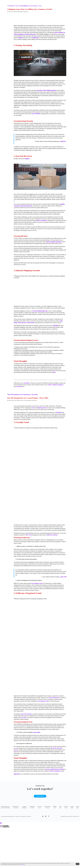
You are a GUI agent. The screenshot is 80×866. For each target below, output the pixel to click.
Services (38, 5)
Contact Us (72, 5)
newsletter (26, 383)
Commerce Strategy (24, 400)
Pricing (65, 5)
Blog (52, 5)
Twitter (50, 385)
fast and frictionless (26, 714)
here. (54, 372)
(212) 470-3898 (3, 816)
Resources (58, 5)
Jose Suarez (11, 11)
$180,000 (55, 325)
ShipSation (63, 141)
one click (23, 717)
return (32, 407)
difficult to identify (52, 535)
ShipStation (35, 37)
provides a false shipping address (46, 90)
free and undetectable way (40, 311)
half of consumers (41, 220)
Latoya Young (11, 400)
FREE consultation (55, 771)
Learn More (22, 864)
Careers (17, 816)
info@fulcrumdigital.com (11, 816)
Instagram (60, 385)
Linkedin (54, 385)
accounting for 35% (43, 701)
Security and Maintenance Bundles (55, 769)
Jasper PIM (63, 577)
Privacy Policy (28, 816)
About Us (46, 5)
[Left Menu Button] (1, 823)
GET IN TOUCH (40, 796)
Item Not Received (54, 697)
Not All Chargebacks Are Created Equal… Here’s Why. (27, 398)
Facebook (19, 386)
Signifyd (20, 37)
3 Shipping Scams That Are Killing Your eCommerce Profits (29, 9)
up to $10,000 (36, 113)
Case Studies (31, 5)
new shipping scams (37, 583)
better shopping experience (54, 242)
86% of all (29, 535)
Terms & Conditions (22, 816)
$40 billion (59, 412)
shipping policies (42, 407)
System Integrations (24, 11)
